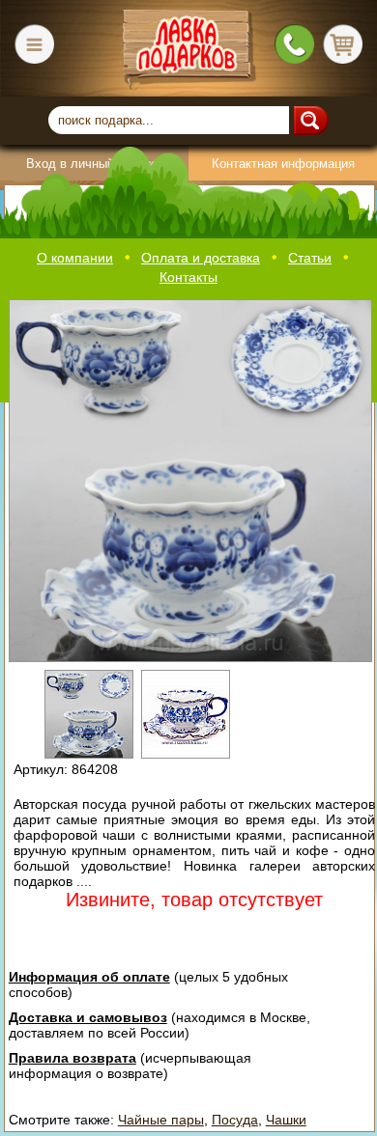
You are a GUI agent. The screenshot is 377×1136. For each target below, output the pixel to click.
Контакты (189, 277)
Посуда (235, 1119)
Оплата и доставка (200, 257)
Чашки (286, 1119)
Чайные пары (161, 1119)
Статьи (310, 257)
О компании (75, 257)
